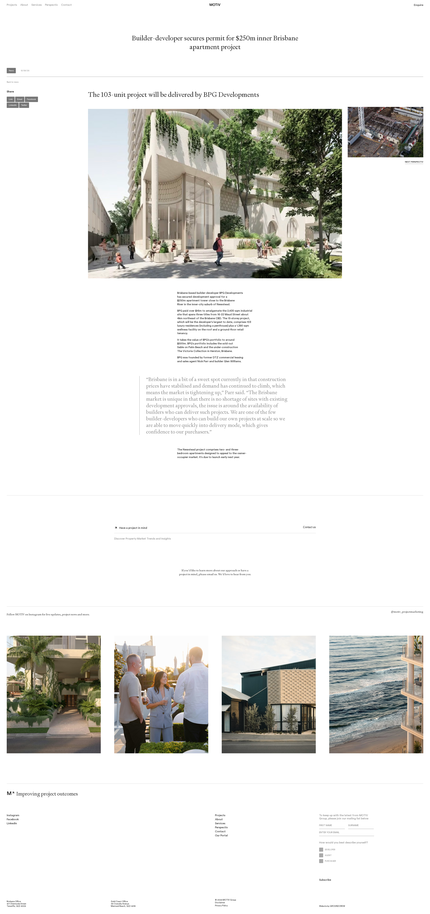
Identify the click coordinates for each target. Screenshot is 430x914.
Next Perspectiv (414, 162)
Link (11, 99)
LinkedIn (13, 105)
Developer (253, 548)
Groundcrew (337, 906)
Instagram (13, 815)
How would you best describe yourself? (200, 548)
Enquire (418, 5)
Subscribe (308, 547)
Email (19, 99)
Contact (66, 5)
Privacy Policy (221, 906)
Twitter (24, 105)
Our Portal (221, 835)
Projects (12, 5)
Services (36, 5)
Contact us (309, 527)
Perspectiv (51, 5)
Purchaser (288, 548)
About (24, 5)
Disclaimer (220, 903)
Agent (271, 548)
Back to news (12, 82)
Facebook (31, 99)
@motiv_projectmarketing (407, 611)
